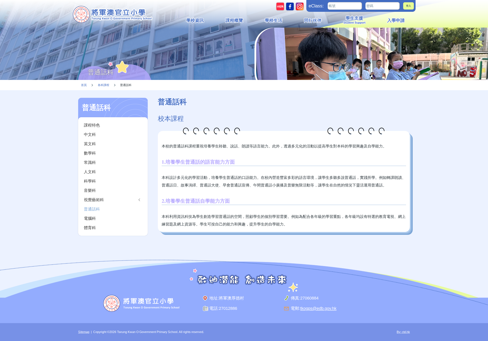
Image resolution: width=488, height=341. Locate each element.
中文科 (90, 134)
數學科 (90, 153)
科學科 (90, 181)
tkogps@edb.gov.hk (318, 308)
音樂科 (90, 190)
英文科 (90, 144)
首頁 (84, 85)
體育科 (90, 227)
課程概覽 (234, 20)
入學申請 (396, 20)
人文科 (90, 172)
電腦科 (90, 218)
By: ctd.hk (403, 332)
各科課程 (103, 85)
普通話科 (92, 209)
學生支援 (354, 20)
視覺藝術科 (94, 200)
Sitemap (83, 332)
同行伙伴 (313, 20)
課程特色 (92, 125)
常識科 (90, 162)
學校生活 (273, 20)
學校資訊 (195, 20)
